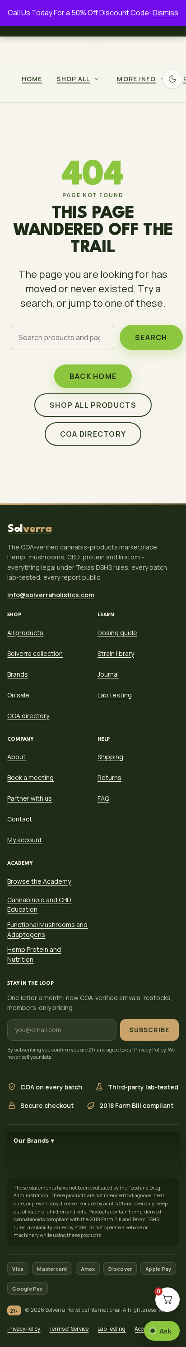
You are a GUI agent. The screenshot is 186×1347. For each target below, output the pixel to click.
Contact (19, 819)
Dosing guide (117, 632)
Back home (93, 376)
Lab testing (115, 695)
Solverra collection (35, 653)
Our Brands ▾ (34, 1140)
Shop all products (93, 405)
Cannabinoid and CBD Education (39, 904)
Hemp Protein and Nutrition (34, 955)
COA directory (93, 434)
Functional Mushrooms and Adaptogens (47, 929)
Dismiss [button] (165, 13)
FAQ (103, 798)
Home (32, 78)
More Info (136, 78)
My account (24, 840)
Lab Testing (112, 1329)
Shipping (110, 757)
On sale (18, 695)
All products (25, 632)
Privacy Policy (23, 1329)
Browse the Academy (39, 881)
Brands (17, 674)
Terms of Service (68, 1329)
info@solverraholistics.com (56, 53)
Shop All (73, 78)
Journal (108, 674)
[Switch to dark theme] (172, 79)
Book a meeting (30, 778)
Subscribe (149, 1029)
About (16, 757)
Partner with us (29, 798)
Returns (109, 778)
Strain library (116, 653)
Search (151, 337)
